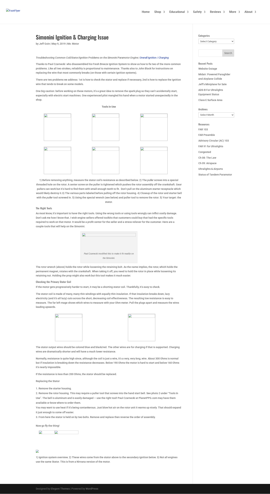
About (248, 12)
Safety (197, 12)
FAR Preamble (206, 134)
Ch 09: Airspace (207, 163)
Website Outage (207, 68)
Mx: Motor (73, 43)
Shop (157, 12)
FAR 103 (203, 129)
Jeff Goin (44, 43)
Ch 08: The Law (207, 157)
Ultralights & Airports (210, 168)
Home (146, 12)
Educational (177, 12)
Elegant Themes (60, 488)
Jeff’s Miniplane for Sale (212, 84)
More (232, 12)
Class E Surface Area (210, 100)
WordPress (92, 488)
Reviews (215, 12)
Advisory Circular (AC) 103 (213, 140)
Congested (204, 152)
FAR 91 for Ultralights (210, 146)
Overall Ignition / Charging (154, 57)
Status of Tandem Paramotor (215, 174)
